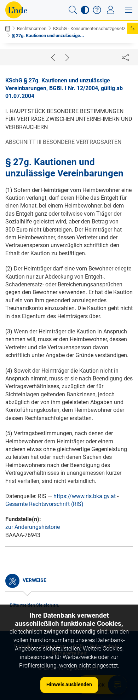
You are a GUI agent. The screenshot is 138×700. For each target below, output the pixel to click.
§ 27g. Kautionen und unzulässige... (48, 35)
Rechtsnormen (31, 28)
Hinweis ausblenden (69, 684)
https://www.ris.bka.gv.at (84, 496)
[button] (73, 10)
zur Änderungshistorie (32, 527)
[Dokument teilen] (125, 57)
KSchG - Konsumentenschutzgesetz (89, 28)
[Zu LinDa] (16, 9)
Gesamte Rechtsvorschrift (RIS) (44, 504)
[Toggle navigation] (110, 10)
